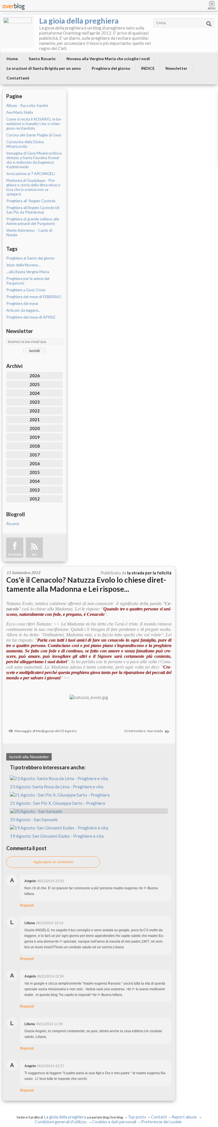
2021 (35, 419)
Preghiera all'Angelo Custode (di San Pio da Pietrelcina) (32, 209)
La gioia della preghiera (79, 20)
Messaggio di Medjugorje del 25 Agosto (45, 731)
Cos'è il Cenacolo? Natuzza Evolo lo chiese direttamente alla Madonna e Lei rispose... (86, 584)
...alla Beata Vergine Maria (27, 271)
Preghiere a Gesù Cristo (26, 290)
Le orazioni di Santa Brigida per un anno (44, 68)
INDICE (148, 68)
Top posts (137, 1117)
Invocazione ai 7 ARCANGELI (30, 173)
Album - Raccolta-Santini (27, 105)
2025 (35, 384)
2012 (35, 498)
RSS (34, 554)
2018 (35, 445)
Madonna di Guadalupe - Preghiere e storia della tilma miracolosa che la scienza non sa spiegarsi (34, 187)
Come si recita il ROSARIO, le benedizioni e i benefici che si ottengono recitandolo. (34, 123)
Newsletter (176, 68)
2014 (35, 481)
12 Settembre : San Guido (144, 731)
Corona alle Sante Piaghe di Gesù (33, 135)
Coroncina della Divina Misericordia (25, 144)
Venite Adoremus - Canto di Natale (29, 232)
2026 (35, 375)
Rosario (12, 523)
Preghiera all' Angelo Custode (30, 201)
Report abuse (185, 1117)
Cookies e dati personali (114, 1121)
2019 (35, 437)
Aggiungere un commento (53, 862)
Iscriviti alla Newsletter (29, 757)
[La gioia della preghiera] (17, 32)
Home (12, 58)
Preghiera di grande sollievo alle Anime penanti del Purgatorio (32, 221)
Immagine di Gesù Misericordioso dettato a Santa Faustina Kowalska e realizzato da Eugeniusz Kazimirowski (34, 160)
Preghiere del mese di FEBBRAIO (33, 296)
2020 (35, 428)
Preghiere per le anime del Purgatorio (27, 280)
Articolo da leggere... (23, 310)
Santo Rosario (42, 58)
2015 (35, 472)
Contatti (159, 1117)
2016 (35, 463)
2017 (35, 454)
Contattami (18, 77)
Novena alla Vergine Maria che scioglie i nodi (108, 58)
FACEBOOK (15, 554)
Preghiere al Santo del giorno (30, 258)
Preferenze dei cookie (161, 1121)
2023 (35, 402)
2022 (35, 410)
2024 (35, 393)
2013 (35, 489)
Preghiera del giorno (111, 68)
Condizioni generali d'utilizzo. (61, 1121)
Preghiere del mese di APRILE (30, 317)
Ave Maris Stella (19, 112)
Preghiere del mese (22, 303)
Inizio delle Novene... (23, 265)
